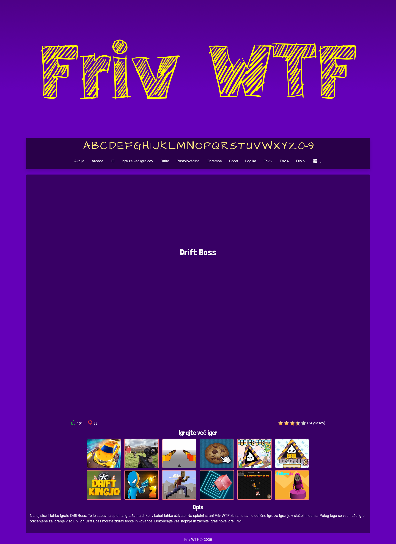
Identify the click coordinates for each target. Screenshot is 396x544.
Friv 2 (268, 160)
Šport (233, 160)
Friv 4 (284, 160)
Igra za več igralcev (137, 160)
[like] (73, 423)
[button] (317, 161)
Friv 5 (300, 160)
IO (112, 160)
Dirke (164, 160)
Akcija (79, 160)
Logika (250, 160)
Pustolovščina (187, 160)
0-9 (306, 146)
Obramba (214, 160)
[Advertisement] (198, 213)
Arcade (97, 160)
